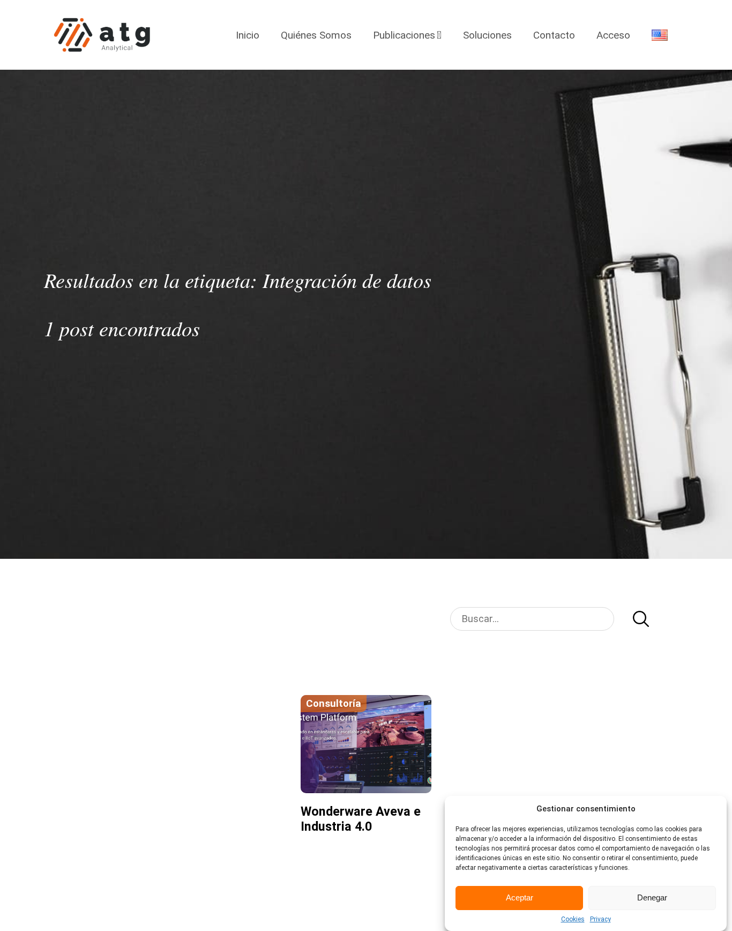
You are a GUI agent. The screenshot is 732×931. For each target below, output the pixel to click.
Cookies (573, 919)
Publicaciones (404, 35)
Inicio (247, 35)
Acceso (613, 35)
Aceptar (519, 898)
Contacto (554, 35)
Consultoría (333, 704)
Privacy (600, 919)
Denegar (652, 898)
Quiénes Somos (316, 35)
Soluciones (487, 35)
